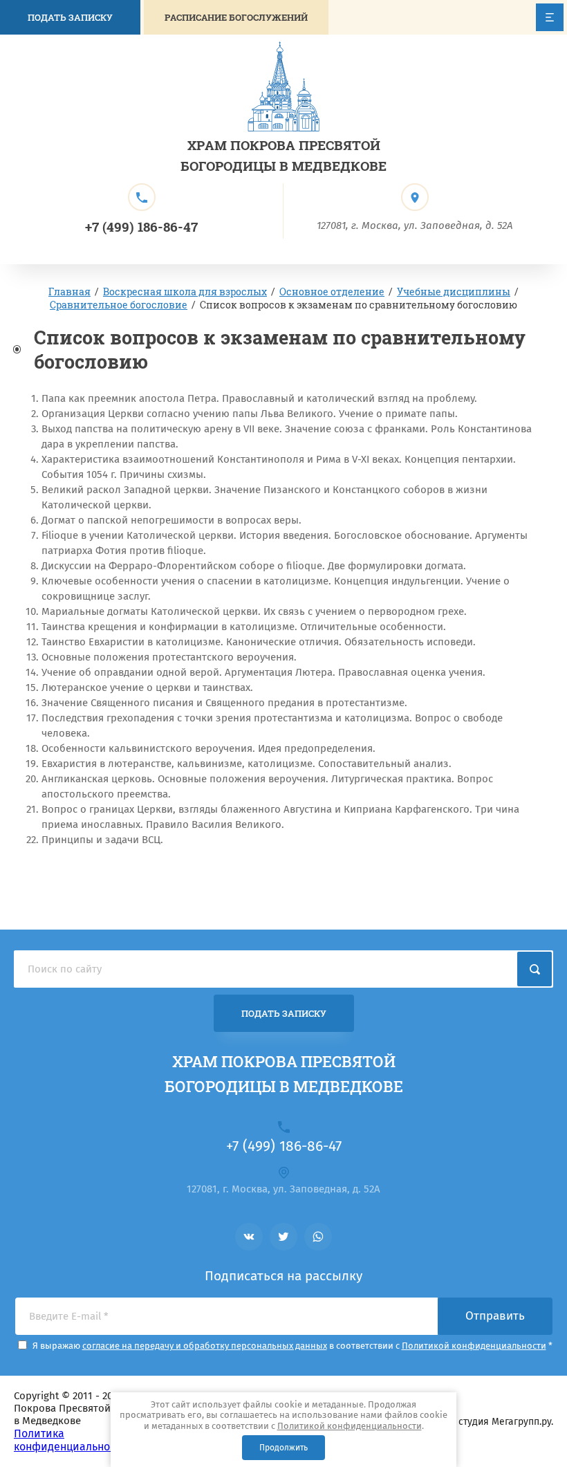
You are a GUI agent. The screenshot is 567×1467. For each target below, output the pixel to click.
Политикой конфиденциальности (349, 1426)
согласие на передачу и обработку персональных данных (204, 1345)
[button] (236, 17)
